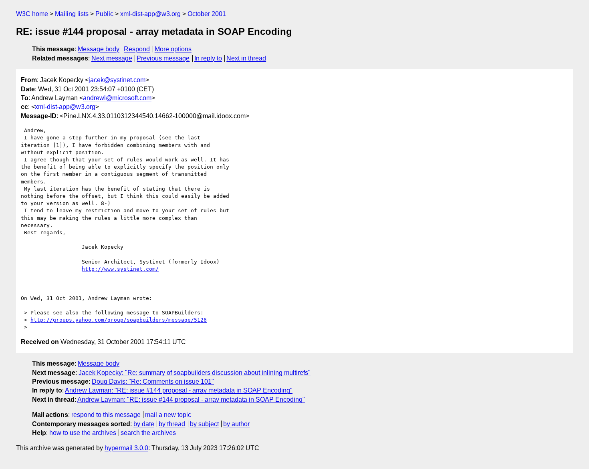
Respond (137, 49)
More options (173, 49)
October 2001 (207, 13)
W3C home (32, 13)
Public (104, 13)
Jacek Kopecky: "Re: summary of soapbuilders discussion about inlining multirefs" (195, 372)
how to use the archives (82, 432)
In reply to (208, 58)
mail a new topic (168, 414)
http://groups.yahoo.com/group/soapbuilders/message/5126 (118, 320)
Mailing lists (72, 13)
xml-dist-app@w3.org (150, 13)
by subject (204, 424)
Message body (98, 49)
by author (236, 424)
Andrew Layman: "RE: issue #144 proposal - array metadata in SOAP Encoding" (178, 390)
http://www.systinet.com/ (120, 269)
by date (143, 424)
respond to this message (106, 414)
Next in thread (246, 58)
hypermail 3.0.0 (126, 448)
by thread (172, 424)
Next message (111, 58)
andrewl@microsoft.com (117, 98)
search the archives (148, 432)
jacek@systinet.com (117, 79)
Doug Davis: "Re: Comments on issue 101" (153, 381)
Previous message (163, 58)
